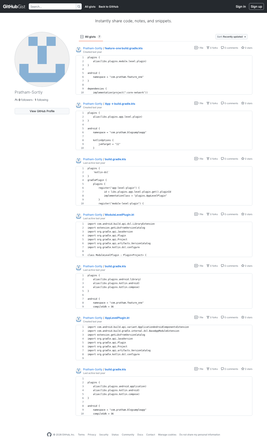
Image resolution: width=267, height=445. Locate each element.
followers (26, 99)
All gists (90, 6)
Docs (140, 434)
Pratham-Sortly (92, 48)
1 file (200, 47)
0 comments (231, 47)
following (41, 99)
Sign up (256, 6)
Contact (150, 434)
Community (128, 434)
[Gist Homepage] (14, 6)
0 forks (214, 47)
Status (115, 434)
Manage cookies (167, 434)
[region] (164, 75)
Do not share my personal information (199, 434)
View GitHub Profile (42, 111)
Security (103, 434)
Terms (81, 434)
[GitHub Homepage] (49, 434)
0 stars (248, 47)
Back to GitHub (108, 6)
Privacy (92, 434)
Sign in (241, 6)
